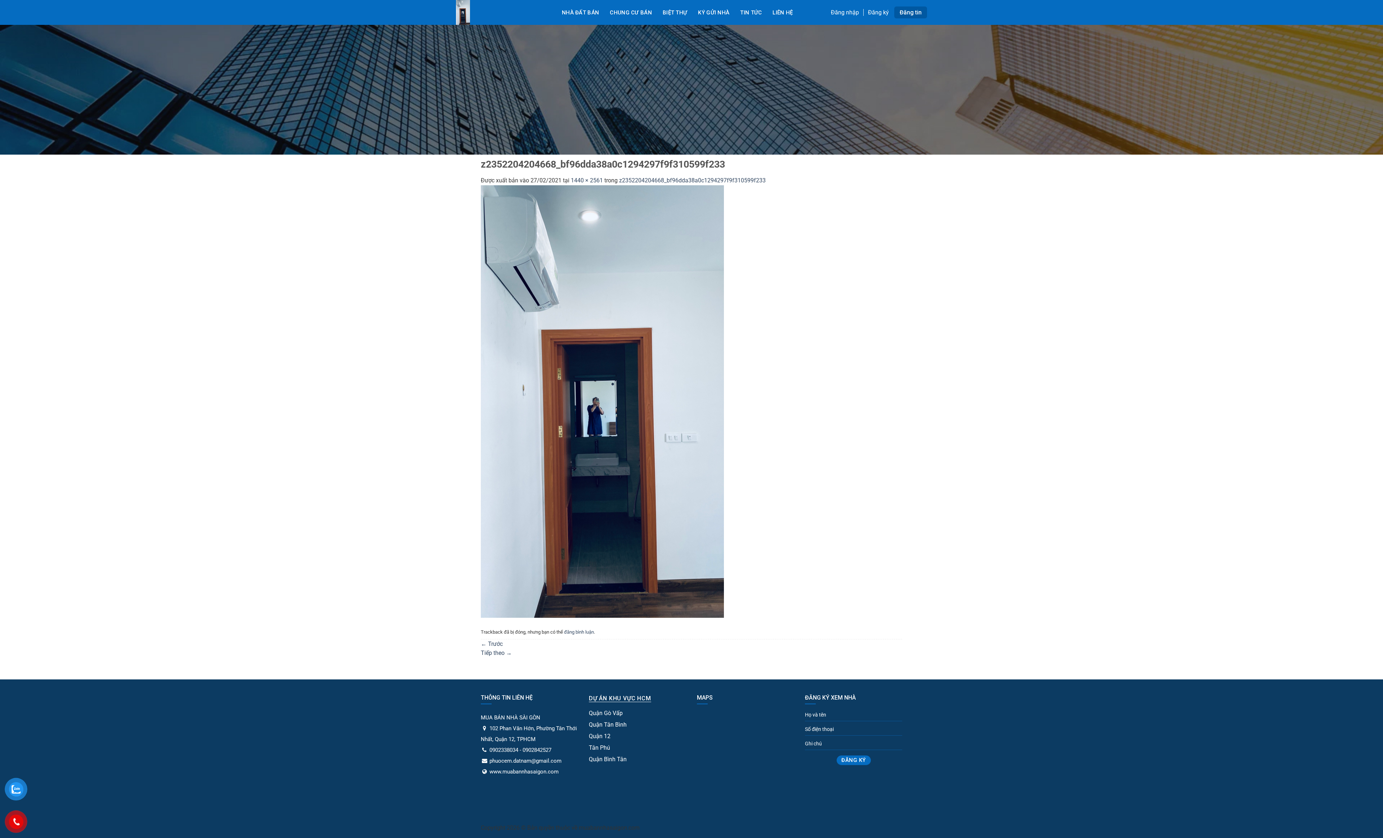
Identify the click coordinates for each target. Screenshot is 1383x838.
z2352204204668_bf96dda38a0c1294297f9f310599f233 (692, 180)
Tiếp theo (496, 652)
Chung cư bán (631, 12)
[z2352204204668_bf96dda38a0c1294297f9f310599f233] (602, 401)
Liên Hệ (783, 12)
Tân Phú (599, 747)
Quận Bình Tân (608, 759)
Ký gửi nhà (713, 12)
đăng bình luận (579, 632)
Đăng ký (878, 12)
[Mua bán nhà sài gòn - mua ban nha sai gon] (501, 12)
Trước (492, 643)
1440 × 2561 (587, 180)
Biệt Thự (675, 12)
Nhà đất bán (580, 12)
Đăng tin (911, 12)
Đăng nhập (845, 12)
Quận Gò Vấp (606, 713)
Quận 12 (599, 736)
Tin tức (751, 12)
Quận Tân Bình (608, 724)
